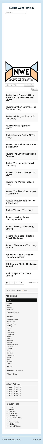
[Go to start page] (7, 283)
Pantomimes (10, 334)
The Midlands (10, 355)
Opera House (13, 415)
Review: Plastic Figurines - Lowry (18, 126)
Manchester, (13, 413)
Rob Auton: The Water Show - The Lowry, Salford (20, 255)
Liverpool (9, 351)
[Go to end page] (21, 283)
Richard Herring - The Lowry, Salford (20, 227)
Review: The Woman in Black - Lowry (20, 183)
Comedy (9, 328)
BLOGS (9, 366)
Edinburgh (9, 342)
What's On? (10, 310)
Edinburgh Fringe (11, 324)
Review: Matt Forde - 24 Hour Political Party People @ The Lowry (20, 97)
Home (9, 300)
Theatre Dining (12, 374)
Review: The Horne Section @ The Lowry (20, 164)
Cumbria (9, 338)
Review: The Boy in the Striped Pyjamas (21, 154)
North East (10, 353)
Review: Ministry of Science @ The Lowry (20, 117)
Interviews (9, 307)
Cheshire (9, 336)
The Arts (9, 363)
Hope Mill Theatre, (15, 426)
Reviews (10, 316)
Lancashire (10, 347)
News (8, 305)
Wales (8, 359)
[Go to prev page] (12, 283)
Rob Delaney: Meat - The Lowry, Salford (21, 265)
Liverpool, (12, 411)
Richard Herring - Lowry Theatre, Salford (17, 218)
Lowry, (11, 407)
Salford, (11, 409)
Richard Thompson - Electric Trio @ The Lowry (20, 237)
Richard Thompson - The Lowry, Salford (21, 246)
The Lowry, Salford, (15, 418)
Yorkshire (9, 361)
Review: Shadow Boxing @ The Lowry (20, 136)
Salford (9, 357)
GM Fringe (10, 326)
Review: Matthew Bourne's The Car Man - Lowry (21, 108)
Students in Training (12, 319)
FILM (8, 330)
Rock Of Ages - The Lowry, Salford (18, 274)
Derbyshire (10, 340)
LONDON (9, 349)
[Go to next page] (17, 283)
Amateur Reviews (13, 312)
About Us (9, 303)
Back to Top (37, 439)
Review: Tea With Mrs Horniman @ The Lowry (21, 145)
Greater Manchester (12, 344)
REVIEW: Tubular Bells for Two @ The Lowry (21, 201)
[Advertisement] (21, 38)
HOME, (11, 424)
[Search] (26, 85)
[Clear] (31, 85)
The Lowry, (12, 420)
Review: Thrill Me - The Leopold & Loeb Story (21, 192)
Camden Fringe (11, 322)
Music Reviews (11, 332)
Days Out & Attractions (15, 370)
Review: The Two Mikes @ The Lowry (20, 173)
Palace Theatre (14, 422)
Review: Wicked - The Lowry (19, 210)
